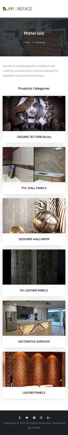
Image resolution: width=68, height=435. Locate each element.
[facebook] (20, 418)
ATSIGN (36, 427)
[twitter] (27, 418)
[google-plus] (48, 418)
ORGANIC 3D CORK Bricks (34, 137)
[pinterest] (34, 418)
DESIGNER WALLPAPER (34, 239)
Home (26, 42)
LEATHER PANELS (34, 392)
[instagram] (41, 418)
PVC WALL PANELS (34, 188)
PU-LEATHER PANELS (34, 290)
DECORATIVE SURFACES (34, 341)
